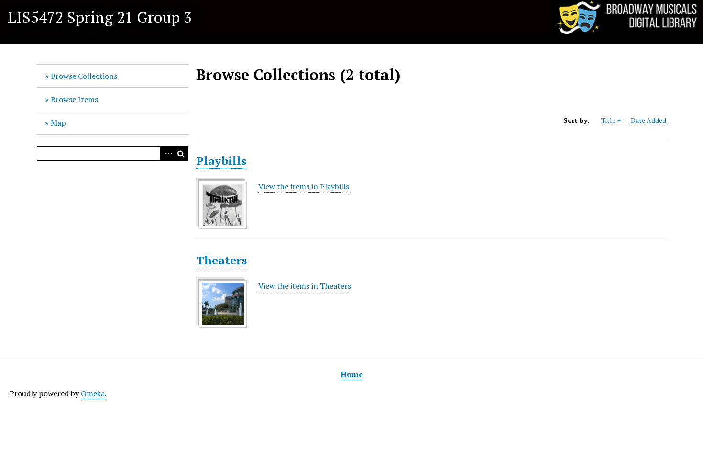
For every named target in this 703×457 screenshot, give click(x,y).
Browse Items (74, 99)
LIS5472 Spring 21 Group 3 (100, 17)
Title (608, 120)
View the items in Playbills (303, 186)
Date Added (648, 120)
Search (181, 153)
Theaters (221, 260)
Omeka (93, 393)
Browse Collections (84, 76)
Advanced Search (167, 153)
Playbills (221, 160)
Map (58, 123)
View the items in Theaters (304, 286)
